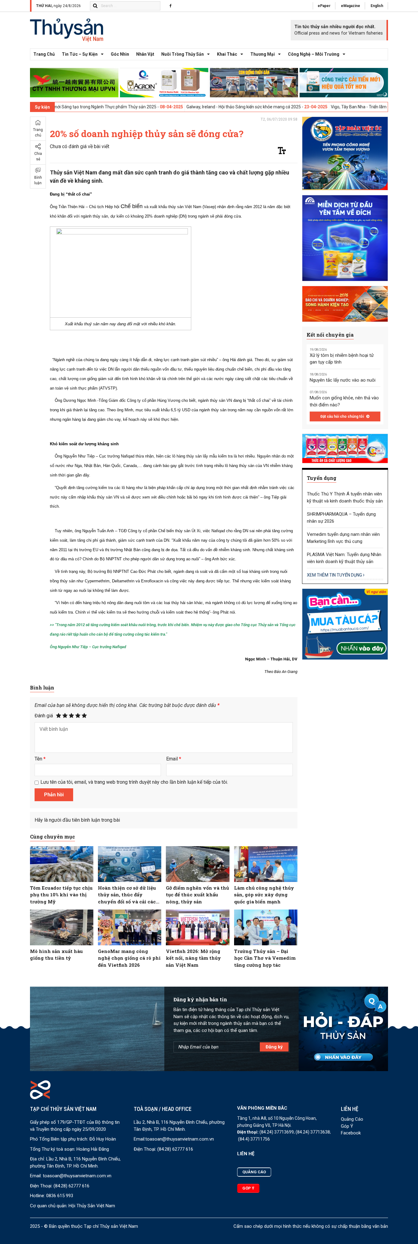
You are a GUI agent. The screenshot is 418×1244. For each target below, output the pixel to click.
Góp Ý (347, 1126)
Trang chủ (44, 54)
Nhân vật (145, 54)
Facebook (351, 1133)
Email (173, 759)
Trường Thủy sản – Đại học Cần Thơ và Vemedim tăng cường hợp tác (265, 958)
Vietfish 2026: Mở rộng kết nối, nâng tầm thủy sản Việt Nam (193, 958)
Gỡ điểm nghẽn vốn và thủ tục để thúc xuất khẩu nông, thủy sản (197, 895)
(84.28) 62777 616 (71, 1186)
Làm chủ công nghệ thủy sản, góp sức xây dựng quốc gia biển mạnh (264, 895)
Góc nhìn (120, 54)
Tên (40, 759)
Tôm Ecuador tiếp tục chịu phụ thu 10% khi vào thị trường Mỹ (61, 895)
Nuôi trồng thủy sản (182, 54)
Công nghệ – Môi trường (313, 54)
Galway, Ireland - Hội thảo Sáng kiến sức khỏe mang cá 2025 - (203, 106)
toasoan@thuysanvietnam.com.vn (77, 1176)
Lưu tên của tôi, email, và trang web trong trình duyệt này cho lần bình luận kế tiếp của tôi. (134, 782)
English (377, 6)
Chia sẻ (38, 156)
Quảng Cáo (352, 1119)
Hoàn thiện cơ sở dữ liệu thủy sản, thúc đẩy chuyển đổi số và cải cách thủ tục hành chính (128, 895)
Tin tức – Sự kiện (80, 54)
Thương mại (262, 54)
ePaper (324, 6)
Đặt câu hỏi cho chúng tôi (342, 416)
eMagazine (350, 6)
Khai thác (227, 54)
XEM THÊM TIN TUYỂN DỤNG (335, 575)
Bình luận (38, 180)
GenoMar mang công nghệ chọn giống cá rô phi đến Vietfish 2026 (129, 958)
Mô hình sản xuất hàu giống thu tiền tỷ (56, 954)
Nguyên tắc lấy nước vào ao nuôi (342, 380)
